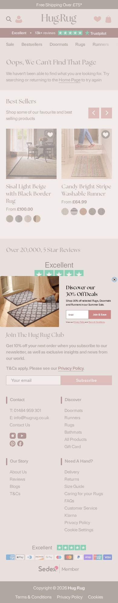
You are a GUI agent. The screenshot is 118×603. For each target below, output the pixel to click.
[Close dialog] (114, 279)
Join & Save (100, 314)
